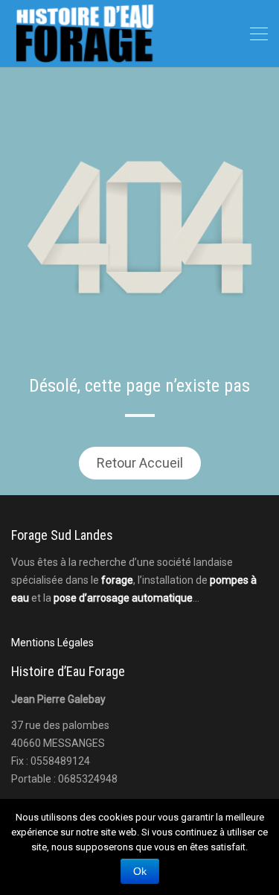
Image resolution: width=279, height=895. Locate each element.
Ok (140, 871)
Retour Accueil (140, 463)
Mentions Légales (52, 643)
